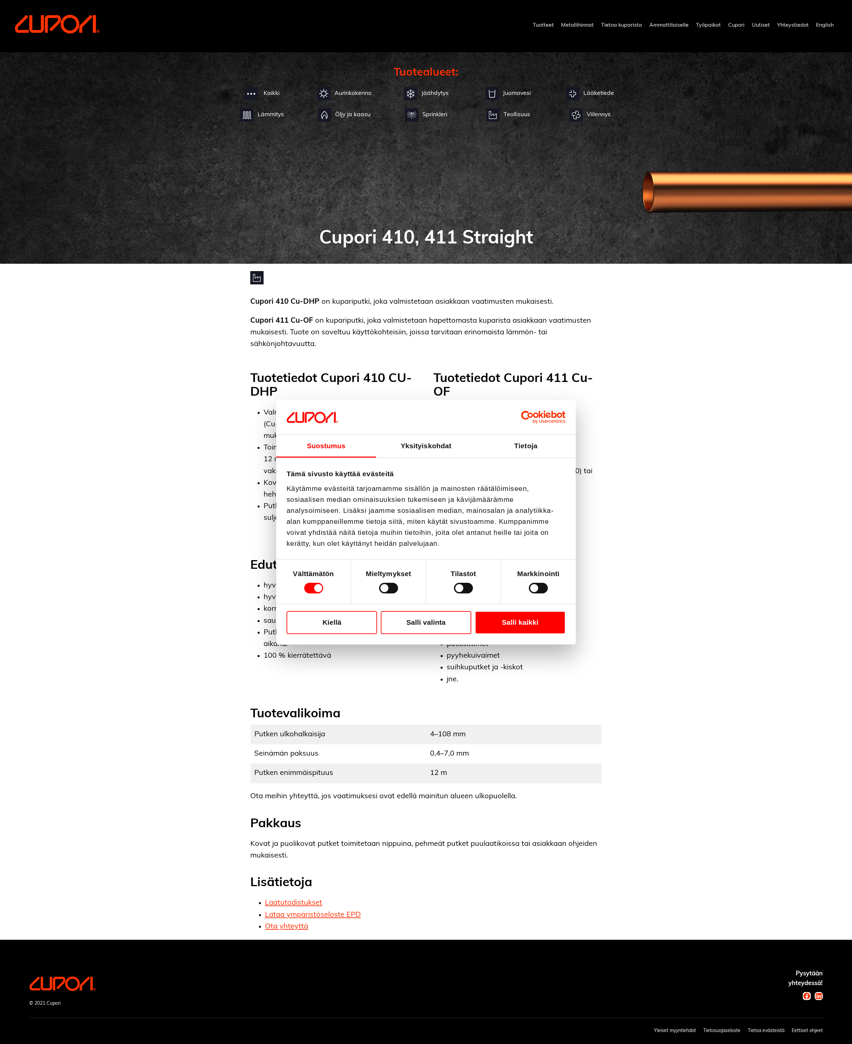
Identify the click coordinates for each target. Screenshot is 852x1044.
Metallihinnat (577, 25)
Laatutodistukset (293, 903)
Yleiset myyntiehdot (675, 1030)
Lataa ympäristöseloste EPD (313, 915)
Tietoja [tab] (525, 446)
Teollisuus (517, 115)
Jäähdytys (435, 93)
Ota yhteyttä (286, 926)
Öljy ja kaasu (352, 115)
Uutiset (761, 25)
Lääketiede (598, 93)
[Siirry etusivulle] (57, 32)
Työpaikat (708, 25)
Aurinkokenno (352, 93)
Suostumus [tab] (326, 446)
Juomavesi (517, 93)
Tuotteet (543, 25)
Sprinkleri (434, 115)
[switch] (388, 588)
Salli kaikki (520, 622)
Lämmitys (271, 115)
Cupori (736, 25)
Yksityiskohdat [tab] (426, 446)
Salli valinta (426, 622)
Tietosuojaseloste (722, 1030)
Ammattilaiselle (669, 25)
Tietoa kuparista (621, 25)
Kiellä (331, 622)
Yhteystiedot (793, 25)
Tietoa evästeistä (766, 1030)
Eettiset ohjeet (807, 1030)
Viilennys (599, 115)
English (825, 25)
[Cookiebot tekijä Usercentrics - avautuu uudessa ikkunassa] (536, 417)
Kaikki (271, 93)
